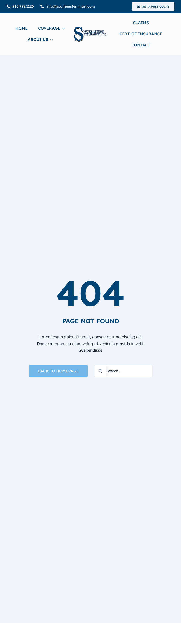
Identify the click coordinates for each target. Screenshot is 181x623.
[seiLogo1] (90, 28)
